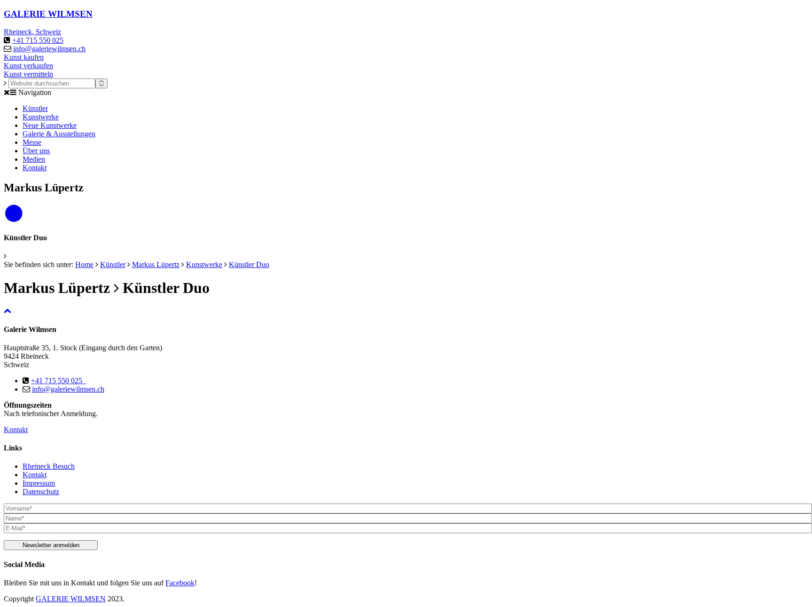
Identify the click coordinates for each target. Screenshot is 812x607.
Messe (32, 142)
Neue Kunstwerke (50, 125)
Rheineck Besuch (49, 466)
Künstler (35, 108)
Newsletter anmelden (51, 545)
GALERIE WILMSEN (71, 599)
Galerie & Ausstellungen (59, 134)
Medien (34, 159)
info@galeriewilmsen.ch (49, 49)
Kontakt (35, 168)
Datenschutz (41, 492)
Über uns (36, 151)
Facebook (180, 583)
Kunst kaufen (24, 57)
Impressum (39, 483)
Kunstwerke (41, 117)
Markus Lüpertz (156, 264)
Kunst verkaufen (28, 66)
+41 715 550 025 (37, 40)
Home (84, 264)
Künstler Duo (249, 264)
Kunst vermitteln (28, 74)
